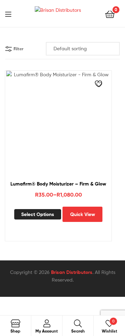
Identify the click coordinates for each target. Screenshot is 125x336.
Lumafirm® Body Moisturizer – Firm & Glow (58, 184)
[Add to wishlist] (99, 84)
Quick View (82, 214)
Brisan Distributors (71, 272)
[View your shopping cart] (110, 13)
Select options (37, 214)
